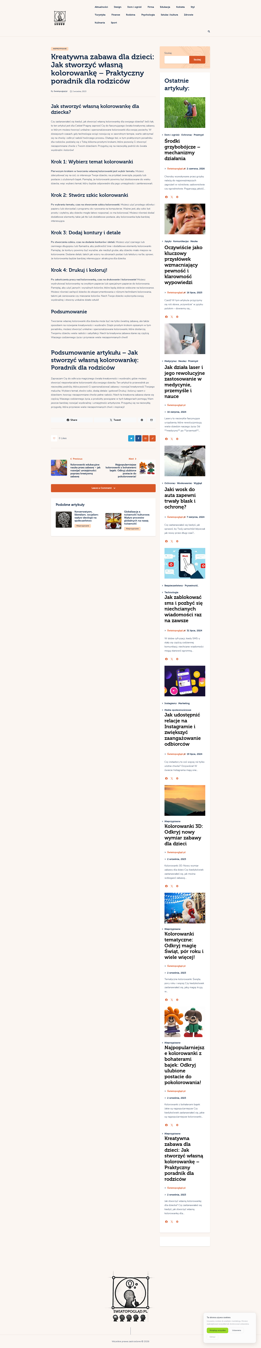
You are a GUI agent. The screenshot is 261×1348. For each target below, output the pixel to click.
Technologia (171, 592)
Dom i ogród (171, 135)
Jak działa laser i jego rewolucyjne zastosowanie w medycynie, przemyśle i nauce (184, 382)
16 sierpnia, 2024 (176, 412)
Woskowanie (184, 483)
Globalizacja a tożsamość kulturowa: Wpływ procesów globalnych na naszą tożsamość (137, 517)
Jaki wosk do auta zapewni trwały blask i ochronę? (180, 498)
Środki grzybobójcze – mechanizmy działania (182, 149)
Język (167, 241)
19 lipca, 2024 (194, 754)
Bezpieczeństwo (173, 585)
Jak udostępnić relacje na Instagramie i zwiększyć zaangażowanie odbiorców (182, 729)
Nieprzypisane (60, 49)
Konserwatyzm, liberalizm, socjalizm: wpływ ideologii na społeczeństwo (86, 516)
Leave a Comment (102, 488)
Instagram (170, 703)
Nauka (194, 241)
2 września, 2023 (176, 859)
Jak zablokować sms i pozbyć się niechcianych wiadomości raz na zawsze (183, 609)
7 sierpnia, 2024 (195, 517)
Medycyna (170, 361)
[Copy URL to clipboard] (152, 438)
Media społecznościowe (177, 710)
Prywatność (191, 585)
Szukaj (168, 53)
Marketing (183, 703)
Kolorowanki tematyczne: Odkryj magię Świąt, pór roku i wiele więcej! (183, 945)
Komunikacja (180, 241)
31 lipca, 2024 (194, 630)
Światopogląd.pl (176, 168)
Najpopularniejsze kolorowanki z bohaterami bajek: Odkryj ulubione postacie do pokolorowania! (184, 1065)
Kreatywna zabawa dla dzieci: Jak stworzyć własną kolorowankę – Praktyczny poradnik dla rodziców (183, 1159)
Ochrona (186, 135)
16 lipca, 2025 (194, 292)
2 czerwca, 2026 (196, 168)
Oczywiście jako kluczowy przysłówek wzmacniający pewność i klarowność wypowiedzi (183, 265)
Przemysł (199, 135)
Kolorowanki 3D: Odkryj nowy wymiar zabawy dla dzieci (183, 835)
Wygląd (198, 483)
